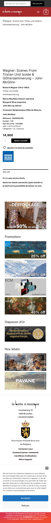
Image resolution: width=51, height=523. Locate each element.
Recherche (37, 3)
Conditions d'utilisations (25, 456)
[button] (47, 468)
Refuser (25, 505)
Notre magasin (25, 459)
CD (14, 129)
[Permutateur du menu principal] (38, 12)
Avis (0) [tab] (6, 172)
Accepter (25, 498)
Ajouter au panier (21, 141)
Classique (20, 129)
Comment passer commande (25, 452)
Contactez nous (25, 449)
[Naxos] (8, 156)
